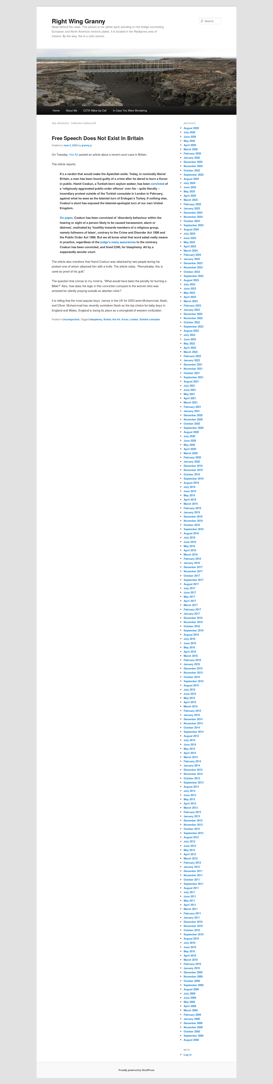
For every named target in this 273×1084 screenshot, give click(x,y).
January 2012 (192, 867)
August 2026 (191, 128)
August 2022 (191, 330)
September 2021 (193, 377)
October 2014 (192, 727)
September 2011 (193, 884)
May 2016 (189, 647)
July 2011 (189, 892)
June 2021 (190, 390)
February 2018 (192, 558)
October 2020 (192, 423)
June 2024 (190, 238)
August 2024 (191, 229)
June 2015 (190, 694)
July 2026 (189, 132)
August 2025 (191, 179)
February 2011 (192, 913)
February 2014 (192, 761)
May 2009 (189, 1002)
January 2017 (192, 613)
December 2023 (193, 263)
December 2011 (193, 871)
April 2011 (190, 905)
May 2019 (189, 495)
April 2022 (190, 347)
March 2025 (191, 200)
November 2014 (193, 723)
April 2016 (190, 651)
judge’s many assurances (118, 242)
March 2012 (191, 858)
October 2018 (192, 525)
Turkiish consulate (149, 319)
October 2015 (192, 677)
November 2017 (193, 571)
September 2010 (193, 934)
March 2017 (191, 605)
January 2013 (192, 816)
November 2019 (193, 470)
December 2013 (193, 769)
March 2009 (191, 1010)
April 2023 (190, 297)
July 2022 (189, 335)
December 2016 (193, 618)
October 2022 (192, 322)
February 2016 (192, 660)
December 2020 (193, 415)
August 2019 (191, 483)
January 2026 (192, 157)
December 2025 (193, 162)
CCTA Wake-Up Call (95, 110)
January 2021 (192, 411)
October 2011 (192, 879)
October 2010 (192, 930)
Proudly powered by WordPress (136, 1070)
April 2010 (190, 955)
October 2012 (192, 829)
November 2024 (193, 217)
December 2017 (193, 567)
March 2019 (191, 504)
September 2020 (193, 428)
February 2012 (192, 862)
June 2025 (190, 187)
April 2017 (190, 601)
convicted (157, 183)
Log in (188, 1054)
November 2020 (193, 419)
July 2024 (189, 233)
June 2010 (190, 947)
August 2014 (191, 736)
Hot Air (73, 154)
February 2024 (192, 255)
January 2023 (192, 310)
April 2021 (190, 398)
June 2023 (190, 288)
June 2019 (190, 491)
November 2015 (193, 672)
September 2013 (193, 782)
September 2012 (193, 833)
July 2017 (189, 588)
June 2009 (190, 997)
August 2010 (191, 938)
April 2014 (190, 753)
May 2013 (189, 799)
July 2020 (189, 436)
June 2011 (190, 896)
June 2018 (190, 542)
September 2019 (193, 478)
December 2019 (193, 466)
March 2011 (191, 909)
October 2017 (192, 575)
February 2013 (192, 812)
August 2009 (191, 989)
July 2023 (189, 284)
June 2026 (190, 136)
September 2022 (193, 326)
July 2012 (189, 841)
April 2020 (190, 449)
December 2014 (193, 719)
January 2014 (192, 765)
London (134, 319)
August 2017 (191, 584)
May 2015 (189, 698)
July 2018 (189, 537)
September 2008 (193, 1035)
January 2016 (192, 664)
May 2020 (189, 445)
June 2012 (190, 846)
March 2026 (191, 149)
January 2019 (192, 512)
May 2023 (189, 293)
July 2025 (189, 183)
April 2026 (190, 145)
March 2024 (191, 250)
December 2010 (193, 922)
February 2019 (192, 508)
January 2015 (192, 715)
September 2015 (193, 681)
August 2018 (191, 533)
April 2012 (190, 854)
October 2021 (192, 373)
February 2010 (192, 964)
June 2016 (190, 643)
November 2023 (193, 267)
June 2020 (190, 440)
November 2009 (193, 976)
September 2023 (193, 276)
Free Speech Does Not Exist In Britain (97, 138)
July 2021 (189, 385)
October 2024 (192, 221)
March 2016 (191, 656)
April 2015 (190, 702)
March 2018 (191, 554)
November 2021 (193, 368)
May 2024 (189, 242)
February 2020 (192, 457)
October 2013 (192, 778)
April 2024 (190, 246)
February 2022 (192, 356)
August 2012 (191, 837)
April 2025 (190, 195)
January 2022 (192, 360)
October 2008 (192, 1031)
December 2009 (193, 972)
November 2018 (193, 521)
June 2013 (190, 795)
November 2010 (193, 926)
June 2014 (190, 744)
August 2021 (191, 381)
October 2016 (192, 626)
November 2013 (193, 774)
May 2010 (189, 951)
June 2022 (190, 339)
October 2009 (192, 981)
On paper (66, 217)
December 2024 (193, 212)
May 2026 (189, 141)
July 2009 (189, 993)
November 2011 (193, 875)
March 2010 (191, 960)
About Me (71, 110)
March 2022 (191, 352)
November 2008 (193, 1027)
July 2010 (189, 943)
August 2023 (191, 280)
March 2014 (191, 757)
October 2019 (192, 474)
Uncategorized (71, 319)
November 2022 (193, 318)
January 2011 (192, 917)
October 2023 (192, 272)
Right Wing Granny (78, 21)
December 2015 (193, 668)
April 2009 (190, 1006)
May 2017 (189, 596)
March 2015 (191, 706)
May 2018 (189, 546)
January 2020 (192, 461)
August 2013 (191, 786)
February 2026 (192, 153)
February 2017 (192, 609)
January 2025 (192, 208)
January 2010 (192, 968)
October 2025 (192, 170)
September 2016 (193, 630)
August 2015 (191, 685)
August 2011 (191, 888)
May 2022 (189, 343)
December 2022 (193, 314)
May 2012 (189, 850)
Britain (107, 319)
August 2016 (191, 634)
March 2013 (191, 807)
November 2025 (193, 166)
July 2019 (189, 487)
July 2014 (189, 740)
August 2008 (191, 1040)
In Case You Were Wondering (130, 110)
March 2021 (191, 402)
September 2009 (193, 985)
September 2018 (193, 529)
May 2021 (189, 394)
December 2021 (193, 364)
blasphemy (96, 319)
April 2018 (190, 550)
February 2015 (192, 711)
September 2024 (193, 225)
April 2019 (190, 499)
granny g (87, 145)
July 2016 (189, 639)
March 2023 (191, 301)
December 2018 (193, 516)
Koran (125, 319)
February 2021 (192, 407)
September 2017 (193, 580)
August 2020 (191, 432)
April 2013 (190, 803)
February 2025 (192, 204)
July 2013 (189, 791)
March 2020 (191, 453)
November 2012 (193, 824)
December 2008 (193, 1023)
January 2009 (192, 1019)
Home (56, 110)
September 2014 (193, 732)
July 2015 (189, 689)
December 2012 (193, 820)
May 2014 (189, 749)
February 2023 (192, 305)
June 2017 (190, 592)
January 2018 (192, 563)
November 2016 (193, 622)
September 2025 (193, 174)
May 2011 (189, 900)
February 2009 (192, 1014)
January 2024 (192, 259)
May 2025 (189, 191)
